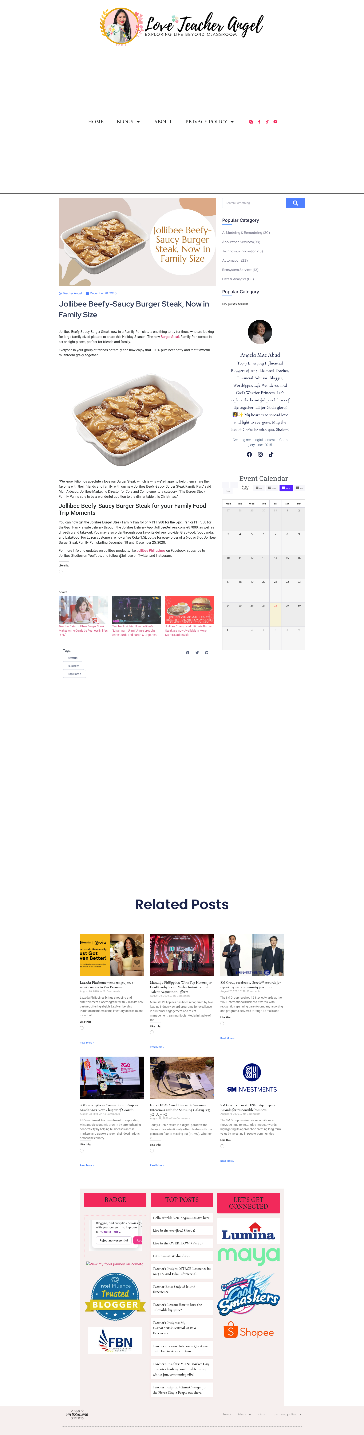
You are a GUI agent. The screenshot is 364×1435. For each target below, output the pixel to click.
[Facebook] (249, 454)
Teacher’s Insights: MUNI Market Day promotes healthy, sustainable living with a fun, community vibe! (181, 1369)
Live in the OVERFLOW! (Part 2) (178, 1243)
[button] (187, 652)
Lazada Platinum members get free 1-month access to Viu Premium (107, 984)
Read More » (87, 1042)
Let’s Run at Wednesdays (171, 1255)
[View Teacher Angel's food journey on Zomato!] (115, 1264)
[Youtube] (275, 122)
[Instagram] (260, 454)
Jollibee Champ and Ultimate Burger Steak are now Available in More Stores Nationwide (188, 630)
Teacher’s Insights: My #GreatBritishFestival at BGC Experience (175, 1327)
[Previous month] (226, 485)
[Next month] (234, 485)
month (288, 488)
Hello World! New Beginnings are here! (181, 1217)
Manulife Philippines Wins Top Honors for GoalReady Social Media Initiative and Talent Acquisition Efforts (181, 987)
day (260, 488)
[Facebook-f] (259, 122)
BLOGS (125, 121)
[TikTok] (271, 454)
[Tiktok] (267, 122)
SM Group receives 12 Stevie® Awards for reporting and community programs (250, 984)
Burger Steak (170, 337)
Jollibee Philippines (150, 551)
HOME (96, 121)
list (301, 488)
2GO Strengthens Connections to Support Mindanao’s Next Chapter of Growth (110, 1107)
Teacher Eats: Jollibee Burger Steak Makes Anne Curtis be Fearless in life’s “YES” (83, 630)
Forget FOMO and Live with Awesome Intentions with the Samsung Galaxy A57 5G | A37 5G (180, 1109)
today (228, 491)
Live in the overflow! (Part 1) (174, 1230)
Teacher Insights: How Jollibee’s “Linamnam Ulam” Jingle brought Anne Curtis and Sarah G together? (134, 630)
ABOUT (163, 121)
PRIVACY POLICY (206, 121)
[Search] (295, 203)
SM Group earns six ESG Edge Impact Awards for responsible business (248, 1107)
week (274, 488)
